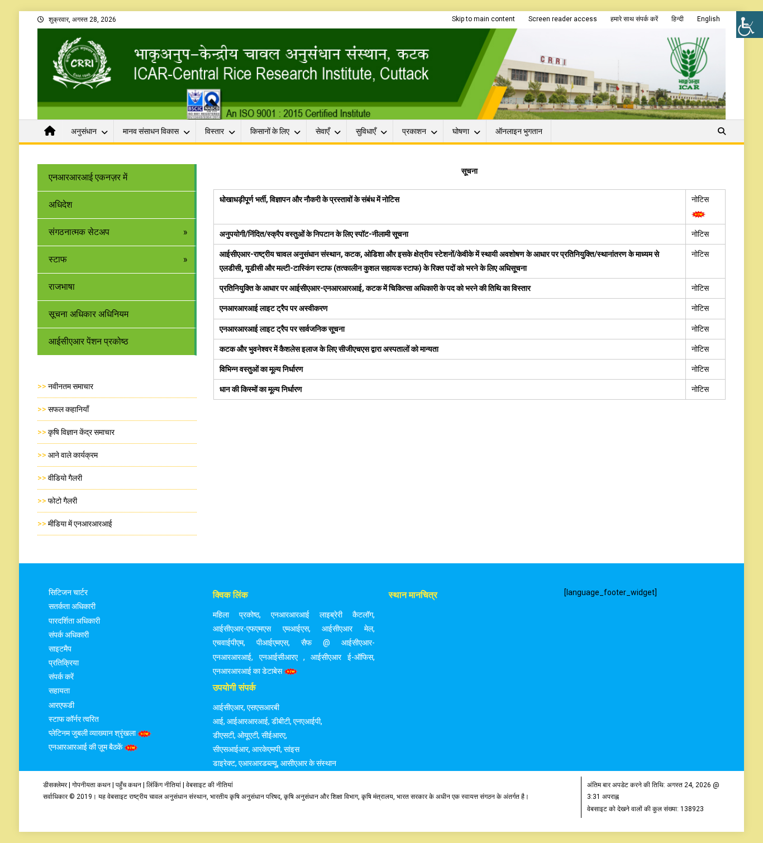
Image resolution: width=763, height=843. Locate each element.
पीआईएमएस (272, 642)
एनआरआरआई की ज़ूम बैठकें (85, 747)
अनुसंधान (84, 131)
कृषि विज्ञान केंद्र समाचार (81, 432)
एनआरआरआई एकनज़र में (88, 177)
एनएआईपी (307, 721)
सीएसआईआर (231, 749)
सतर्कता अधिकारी (72, 606)
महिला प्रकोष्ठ (236, 614)
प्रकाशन (414, 131)
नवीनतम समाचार (70, 386)
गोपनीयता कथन (91, 785)
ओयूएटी (247, 735)
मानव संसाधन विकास (151, 131)
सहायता (59, 690)
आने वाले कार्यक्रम (73, 455)
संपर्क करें (61, 676)
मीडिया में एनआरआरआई (80, 523)
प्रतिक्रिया (64, 662)
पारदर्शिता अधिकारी (74, 620)
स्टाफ (58, 259)
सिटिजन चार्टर (68, 592)
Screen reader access (562, 19)
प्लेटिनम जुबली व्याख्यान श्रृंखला (92, 733)
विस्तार (214, 131)
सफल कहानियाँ (68, 409)
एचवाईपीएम (228, 642)
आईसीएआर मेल (347, 628)
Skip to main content (483, 19)
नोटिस (701, 199)
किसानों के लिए (269, 131)
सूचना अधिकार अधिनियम (88, 314)
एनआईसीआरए (278, 657)
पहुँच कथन (128, 785)
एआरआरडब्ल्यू (258, 763)
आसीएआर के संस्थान (308, 763)
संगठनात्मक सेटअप (79, 232)
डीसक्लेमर (55, 785)
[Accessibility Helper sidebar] (749, 24)
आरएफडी (61, 705)
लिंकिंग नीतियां (163, 785)
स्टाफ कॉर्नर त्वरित (74, 719)
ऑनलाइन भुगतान (518, 131)
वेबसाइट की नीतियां (209, 785)
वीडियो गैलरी (65, 477)
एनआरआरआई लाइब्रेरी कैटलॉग (322, 614)
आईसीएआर (228, 707)
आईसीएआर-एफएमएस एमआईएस (260, 628)
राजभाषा (62, 286)
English (708, 19)
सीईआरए (273, 735)
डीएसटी (223, 735)
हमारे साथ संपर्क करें (634, 19)
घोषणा (460, 131)
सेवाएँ (323, 131)
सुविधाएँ (366, 131)
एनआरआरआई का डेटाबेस (247, 671)
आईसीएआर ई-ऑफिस (342, 657)
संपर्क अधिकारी (69, 634)
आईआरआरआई (247, 721)
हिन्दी (677, 19)
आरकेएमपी (266, 749)
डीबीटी (280, 721)
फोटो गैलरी (62, 500)
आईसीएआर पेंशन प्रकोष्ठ (88, 341)
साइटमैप (60, 648)
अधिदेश (60, 204)
